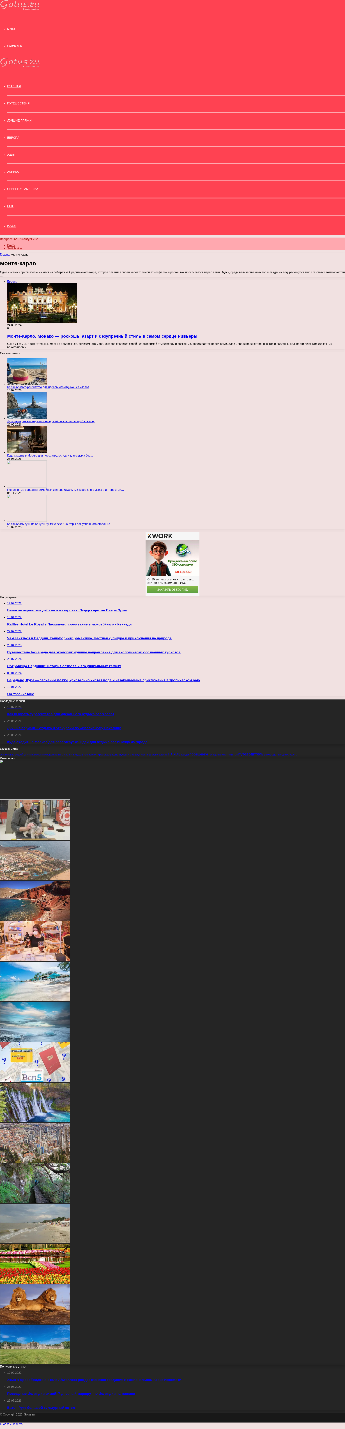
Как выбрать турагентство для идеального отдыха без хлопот (48, 387)
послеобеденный (230, 755)
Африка (13, 171)
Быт (10, 206)
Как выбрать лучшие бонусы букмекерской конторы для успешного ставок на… (60, 523)
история (93, 754)
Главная (5, 254)
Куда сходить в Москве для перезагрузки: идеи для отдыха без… (50, 455)
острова (153, 754)
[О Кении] (35, 1323)
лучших (124, 754)
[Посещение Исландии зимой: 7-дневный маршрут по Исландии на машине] (35, 1040)
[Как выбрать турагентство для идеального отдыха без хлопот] (27, 383)
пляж (174, 754)
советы (293, 754)
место (144, 754)
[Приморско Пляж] (35, 1242)
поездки (185, 754)
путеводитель (250, 754)
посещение (199, 754)
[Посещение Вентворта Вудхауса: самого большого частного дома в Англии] (35, 1363)
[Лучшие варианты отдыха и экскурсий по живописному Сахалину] (27, 418)
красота (103, 754)
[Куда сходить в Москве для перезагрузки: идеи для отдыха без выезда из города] (27, 452)
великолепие (7, 754)
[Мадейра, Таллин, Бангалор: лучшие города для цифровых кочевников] (35, 1202)
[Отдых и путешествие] (20, 8)
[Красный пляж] (35, 919)
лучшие (113, 754)
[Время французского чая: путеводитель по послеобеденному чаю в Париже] (35, 959)
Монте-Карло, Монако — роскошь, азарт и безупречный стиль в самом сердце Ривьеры (102, 336)
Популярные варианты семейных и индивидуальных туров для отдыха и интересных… (65, 489)
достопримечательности (61, 754)
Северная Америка (22, 189)
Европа (13, 137)
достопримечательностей (36, 755)
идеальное (81, 754)
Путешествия (18, 103)
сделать (285, 755)
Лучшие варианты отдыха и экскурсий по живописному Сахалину (51, 421)
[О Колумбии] (35, 1161)
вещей (19, 754)
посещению (215, 754)
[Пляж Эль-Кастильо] (35, 879)
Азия (11, 154)
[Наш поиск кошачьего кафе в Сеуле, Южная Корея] (35, 838)
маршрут (135, 754)
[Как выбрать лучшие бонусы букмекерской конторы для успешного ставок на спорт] (27, 520)
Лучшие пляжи (19, 120)
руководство (272, 754)
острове (163, 754)
